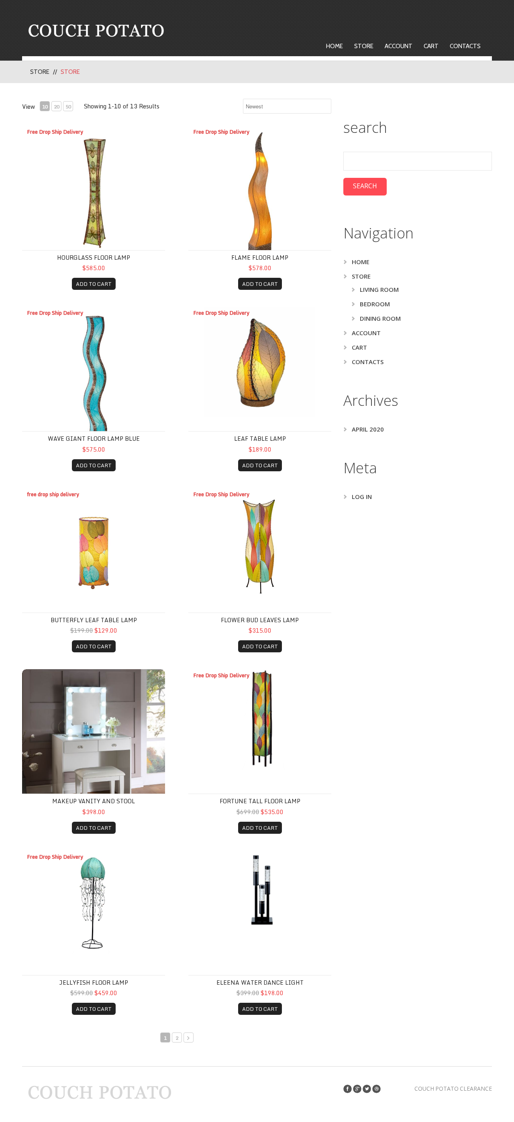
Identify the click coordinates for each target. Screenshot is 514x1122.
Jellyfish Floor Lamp (93, 982)
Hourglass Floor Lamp (93, 257)
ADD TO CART (94, 283)
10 (45, 106)
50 (68, 106)
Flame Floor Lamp (259, 257)
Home (334, 46)
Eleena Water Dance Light (260, 982)
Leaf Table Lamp (260, 438)
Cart (431, 46)
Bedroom (375, 304)
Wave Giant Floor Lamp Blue (94, 438)
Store (363, 46)
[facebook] (347, 1089)
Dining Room (380, 318)
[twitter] (367, 1089)
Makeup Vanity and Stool (93, 801)
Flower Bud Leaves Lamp (260, 620)
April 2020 (368, 429)
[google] (357, 1089)
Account (398, 46)
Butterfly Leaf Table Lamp (94, 620)
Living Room (379, 289)
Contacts (465, 46)
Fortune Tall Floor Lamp (260, 801)
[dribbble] (376, 1089)
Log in (362, 497)
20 (56, 106)
